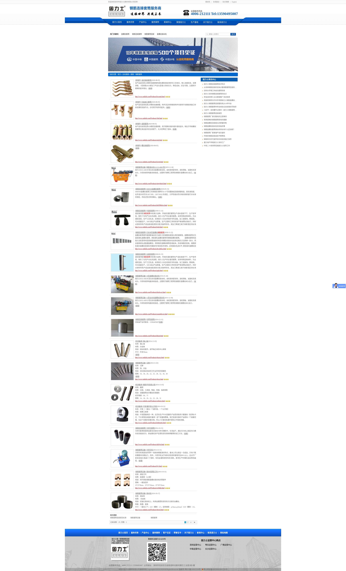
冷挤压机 (149, 450)
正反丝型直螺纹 (155, 233)
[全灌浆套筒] (122, 262)
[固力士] (117, 11)
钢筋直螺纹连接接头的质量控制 (215, 123)
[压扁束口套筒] (122, 110)
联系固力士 (212, 533)
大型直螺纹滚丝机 (152, 276)
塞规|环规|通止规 (149, 385)
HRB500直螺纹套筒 (153, 189)
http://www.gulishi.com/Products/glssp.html (149, 379)
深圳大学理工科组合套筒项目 (214, 91)
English (234, 2)
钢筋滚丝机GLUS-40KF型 (155, 167)
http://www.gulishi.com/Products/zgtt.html (148, 140)
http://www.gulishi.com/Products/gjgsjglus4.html (151, 183)
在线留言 (216, 2)
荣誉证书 (177, 533)
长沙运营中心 (211, 549)
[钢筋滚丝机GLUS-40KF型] (122, 176)
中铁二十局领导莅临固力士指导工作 (217, 146)
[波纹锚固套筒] (122, 89)
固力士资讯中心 (209, 79)
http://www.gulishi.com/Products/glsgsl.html (149, 510)
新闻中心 (200, 533)
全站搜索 (125, 74)
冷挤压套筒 (150, 428)
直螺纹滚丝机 (162, 34)
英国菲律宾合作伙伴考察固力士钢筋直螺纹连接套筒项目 (224, 100)
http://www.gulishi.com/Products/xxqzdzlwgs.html (151, 314)
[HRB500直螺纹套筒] (122, 197)
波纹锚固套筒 (146, 80)
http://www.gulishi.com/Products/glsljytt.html (149, 444)
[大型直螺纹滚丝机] (122, 284)
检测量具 (139, 341)
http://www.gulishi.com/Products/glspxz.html (149, 357)
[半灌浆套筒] (122, 219)
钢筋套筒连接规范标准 (118, 518)
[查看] (150, 88)
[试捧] (122, 371)
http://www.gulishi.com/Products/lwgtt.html (149, 162)
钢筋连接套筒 (137, 34)
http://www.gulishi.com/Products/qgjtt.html (149, 270)
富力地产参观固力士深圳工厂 (214, 142)
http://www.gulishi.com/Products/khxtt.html (149, 336)
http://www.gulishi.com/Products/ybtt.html (148, 118)
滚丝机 (207, 2)
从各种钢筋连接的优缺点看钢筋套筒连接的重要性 (222, 87)
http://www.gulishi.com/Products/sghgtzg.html (150, 401)
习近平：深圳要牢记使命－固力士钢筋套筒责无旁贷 (222, 110)
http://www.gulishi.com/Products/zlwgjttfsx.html (150, 249)
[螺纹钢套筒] (122, 154)
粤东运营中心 (211, 545)
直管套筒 (145, 124)
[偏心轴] (122, 349)
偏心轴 (145, 341)
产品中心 (145, 533)
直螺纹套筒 (125, 34)
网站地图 (224, 533)
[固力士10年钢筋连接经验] (173, 54)
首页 (119, 74)
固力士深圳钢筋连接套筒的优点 (215, 94)
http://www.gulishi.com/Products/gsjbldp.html (150, 488)
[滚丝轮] (122, 502)
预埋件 (138, 80)
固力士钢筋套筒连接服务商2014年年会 (218, 104)
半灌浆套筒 (150, 211)
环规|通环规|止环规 (150, 406)
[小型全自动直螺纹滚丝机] (122, 306)
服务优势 (135, 533)
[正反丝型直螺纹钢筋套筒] (122, 241)
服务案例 (156, 533)
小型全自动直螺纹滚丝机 (155, 298)
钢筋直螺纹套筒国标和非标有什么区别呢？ (219, 129)
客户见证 (167, 533)
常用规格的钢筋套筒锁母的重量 (215, 120)
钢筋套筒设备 (140, 167)
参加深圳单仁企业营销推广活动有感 (217, 97)
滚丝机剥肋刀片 (152, 472)
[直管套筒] (122, 132)
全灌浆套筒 (150, 254)
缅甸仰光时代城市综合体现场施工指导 (218, 139)
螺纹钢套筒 (146, 146)
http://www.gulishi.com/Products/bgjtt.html (149, 227)
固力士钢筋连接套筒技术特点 (214, 84)
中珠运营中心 (195, 549)
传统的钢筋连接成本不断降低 (214, 136)
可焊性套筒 (150, 319)
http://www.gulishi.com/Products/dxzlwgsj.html (150, 292)
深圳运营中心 (195, 545)
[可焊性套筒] (122, 328)
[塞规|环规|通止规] (122, 393)
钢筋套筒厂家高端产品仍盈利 (214, 133)
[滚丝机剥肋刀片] (122, 480)
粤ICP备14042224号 (192, 569)
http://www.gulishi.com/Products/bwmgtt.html (150, 97)
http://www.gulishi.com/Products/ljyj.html (148, 466)
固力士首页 (123, 533)
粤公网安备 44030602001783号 (216, 569)
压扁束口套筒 (146, 102)
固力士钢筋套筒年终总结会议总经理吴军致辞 (220, 107)
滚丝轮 (148, 493)
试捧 (148, 363)
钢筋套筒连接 (149, 34)
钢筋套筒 (154, 518)
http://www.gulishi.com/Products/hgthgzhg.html (150, 423)
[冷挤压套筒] (122, 436)
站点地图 (225, 2)
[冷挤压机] (122, 458)
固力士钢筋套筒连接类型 (213, 113)
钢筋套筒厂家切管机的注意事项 (215, 116)
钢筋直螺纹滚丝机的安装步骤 (214, 126)
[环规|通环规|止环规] (122, 415)
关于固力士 (189, 533)
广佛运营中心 (226, 545)
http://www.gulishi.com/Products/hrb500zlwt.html (151, 205)
